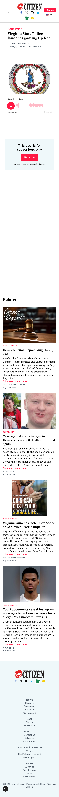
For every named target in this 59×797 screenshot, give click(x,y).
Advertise (29, 738)
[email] (32, 18)
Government (29, 713)
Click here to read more (15, 381)
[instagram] (32, 12)
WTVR (29, 750)
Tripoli (49, 784)
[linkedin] (37, 12)
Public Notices (29, 776)
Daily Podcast (29, 770)
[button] (5, 789)
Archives (29, 766)
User (29, 718)
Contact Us (29, 735)
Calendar (29, 703)
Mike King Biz (29, 757)
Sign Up (29, 722)
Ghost (42, 784)
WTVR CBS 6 (8, 472)
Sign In (42, 164)
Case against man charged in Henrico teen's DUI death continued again (29, 440)
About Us (29, 731)
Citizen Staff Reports (19, 43)
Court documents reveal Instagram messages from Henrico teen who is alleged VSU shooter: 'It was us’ (29, 613)
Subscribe (29, 157)
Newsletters (29, 725)
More (29, 763)
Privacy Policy (29, 741)
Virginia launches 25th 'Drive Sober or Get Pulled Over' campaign (29, 525)
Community (9, 432)
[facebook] (21, 12)
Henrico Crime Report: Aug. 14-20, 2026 (28, 352)
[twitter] (27, 12)
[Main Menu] (5, 12)
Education (30, 709)
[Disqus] (29, 211)
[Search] (9, 12)
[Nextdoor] (27, 18)
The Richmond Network (29, 754)
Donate (50, 10)
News (29, 699)
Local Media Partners (30, 747)
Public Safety (15, 29)
